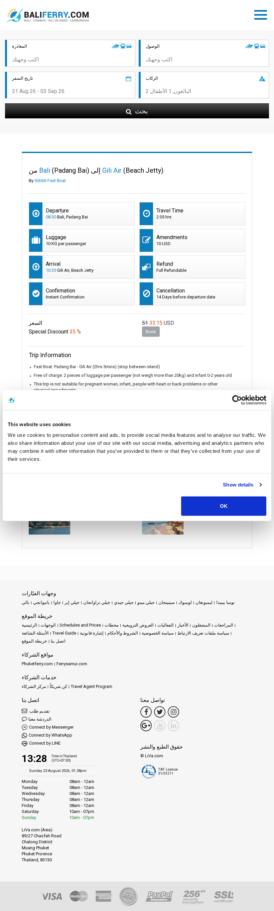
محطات (112, 625)
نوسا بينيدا (225, 602)
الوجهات (48, 625)
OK (224, 506)
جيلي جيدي (124, 602)
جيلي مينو (146, 602)
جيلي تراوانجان (96, 602)
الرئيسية (29, 625)
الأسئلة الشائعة (35, 633)
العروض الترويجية (138, 625)
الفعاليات (165, 625)
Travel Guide (64, 633)
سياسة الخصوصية (158, 633)
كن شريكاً (58, 686)
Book (151, 331)
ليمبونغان (204, 602)
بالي (25, 602)
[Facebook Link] (146, 712)
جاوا (57, 602)
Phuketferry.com (37, 663)
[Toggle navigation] (262, 13)
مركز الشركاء (34, 686)
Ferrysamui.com (71, 663)
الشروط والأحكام (122, 633)
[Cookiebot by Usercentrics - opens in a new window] (237, 400)
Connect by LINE (44, 743)
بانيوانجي (41, 602)
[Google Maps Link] (146, 725)
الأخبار (182, 625)
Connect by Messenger (51, 727)
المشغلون (201, 625)
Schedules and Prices (80, 625)
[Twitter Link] (159, 712)
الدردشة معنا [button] (39, 719)
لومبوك (185, 602)
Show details (238, 485)
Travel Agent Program (91, 686)
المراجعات (223, 625)
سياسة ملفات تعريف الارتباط (203, 633)
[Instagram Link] (173, 712)
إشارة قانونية (92, 633)
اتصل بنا (58, 641)
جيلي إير (72, 602)
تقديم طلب (39, 711)
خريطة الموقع (34, 641)
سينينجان (166, 602)
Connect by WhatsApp (50, 735)
